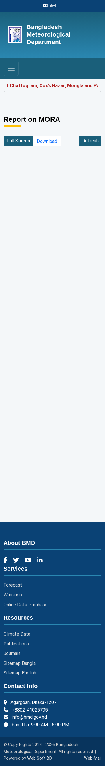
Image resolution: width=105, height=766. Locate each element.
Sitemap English (20, 673)
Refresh (90, 140)
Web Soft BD (39, 758)
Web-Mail (93, 758)
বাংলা (52, 5)
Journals (12, 653)
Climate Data (17, 634)
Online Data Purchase (26, 604)
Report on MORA (32, 119)
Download (47, 141)
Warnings (13, 595)
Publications (16, 644)
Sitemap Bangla (20, 663)
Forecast (13, 585)
